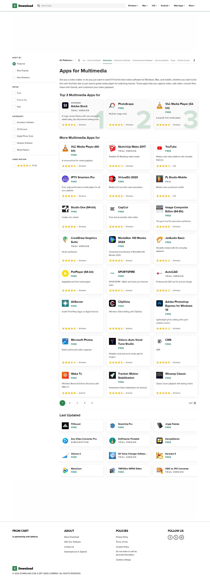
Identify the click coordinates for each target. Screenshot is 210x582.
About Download (71, 537)
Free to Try (22, 100)
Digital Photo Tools (25, 136)
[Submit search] (38, 5)
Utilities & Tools (184, 60)
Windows (132, 6)
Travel (173, 60)
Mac (144, 6)
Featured (21, 64)
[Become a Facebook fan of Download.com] (170, 537)
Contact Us (69, 547)
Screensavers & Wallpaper (143, 60)
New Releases (23, 77)
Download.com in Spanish (75, 552)
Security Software (161, 60)
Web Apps (178, 6)
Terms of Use (122, 542)
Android (164, 6)
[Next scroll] (194, 60)
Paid (19, 107)
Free (19, 93)
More (191, 5)
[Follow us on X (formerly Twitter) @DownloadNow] (176, 537)
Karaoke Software (24, 143)
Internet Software (94, 60)
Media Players (23, 150)
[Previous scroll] (79, 60)
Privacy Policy (122, 537)
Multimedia (107, 60)
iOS (153, 6)
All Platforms (66, 60)
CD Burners (22, 129)
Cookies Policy (122, 547)
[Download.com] (22, 5)
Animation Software (25, 122)
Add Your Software (72, 542)
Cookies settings (123, 559)
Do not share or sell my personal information (126, 553)
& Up (34, 165)
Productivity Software (122, 60)
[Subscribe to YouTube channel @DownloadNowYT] (181, 537)
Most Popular (23, 70)
